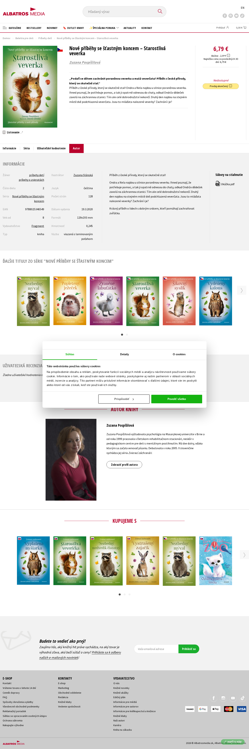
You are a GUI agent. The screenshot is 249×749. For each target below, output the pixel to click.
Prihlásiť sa (189, 649)
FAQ (5, 697)
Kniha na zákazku (122, 729)
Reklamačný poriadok (14, 711)
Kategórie (14, 28)
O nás (116, 683)
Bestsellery (34, 28)
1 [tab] (122, 335)
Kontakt (146, 28)
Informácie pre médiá (125, 702)
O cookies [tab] (179, 354)
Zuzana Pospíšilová (84, 62)
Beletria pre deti (24, 38)
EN (242, 7)
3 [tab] (130, 594)
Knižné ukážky (121, 692)
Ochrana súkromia (12, 720)
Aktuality (130, 28)
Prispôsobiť (121, 398)
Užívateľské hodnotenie (51, 148)
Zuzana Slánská (83, 175)
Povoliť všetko (177, 398)
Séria (27, 148)
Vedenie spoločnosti (69, 706)
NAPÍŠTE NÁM (234, 742)
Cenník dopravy (11, 692)
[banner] (24, 8)
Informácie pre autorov (126, 706)
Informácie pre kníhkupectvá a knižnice (134, 711)
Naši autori (119, 720)
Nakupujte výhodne (13, 725)
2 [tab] (127, 335)
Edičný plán (119, 697)
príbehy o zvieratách (31, 180)
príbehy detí (36, 175)
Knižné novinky (121, 688)
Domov (6, 38)
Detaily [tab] (124, 354)
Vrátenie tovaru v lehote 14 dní (19, 688)
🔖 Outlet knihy (73, 28)
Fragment (38, 226)
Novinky (52, 28)
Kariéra (117, 725)
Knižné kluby (65, 702)
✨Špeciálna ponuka (102, 28)
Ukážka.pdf (225, 184)
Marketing (63, 688)
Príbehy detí (45, 38)
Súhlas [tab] (69, 354)
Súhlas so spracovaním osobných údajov (25, 716)
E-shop (62, 683)
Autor (76, 148)
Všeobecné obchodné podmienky (21, 706)
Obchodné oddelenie (69, 692)
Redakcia (63, 697)
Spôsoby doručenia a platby (18, 702)
